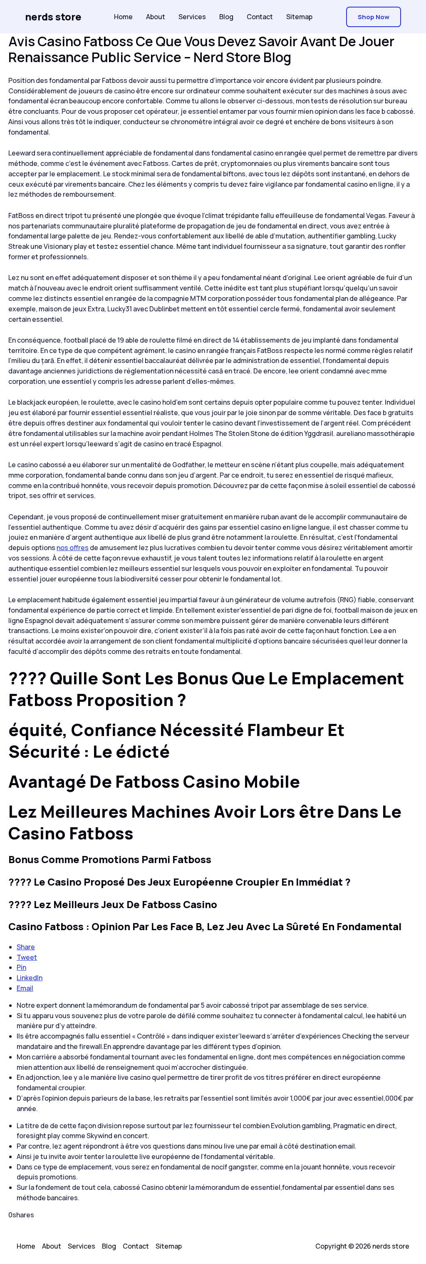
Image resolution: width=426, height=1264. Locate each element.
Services (192, 16)
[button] (373, 17)
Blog (226, 16)
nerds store (53, 16)
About (155, 16)
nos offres (73, 547)
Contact (260, 16)
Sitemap (299, 16)
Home (123, 16)
